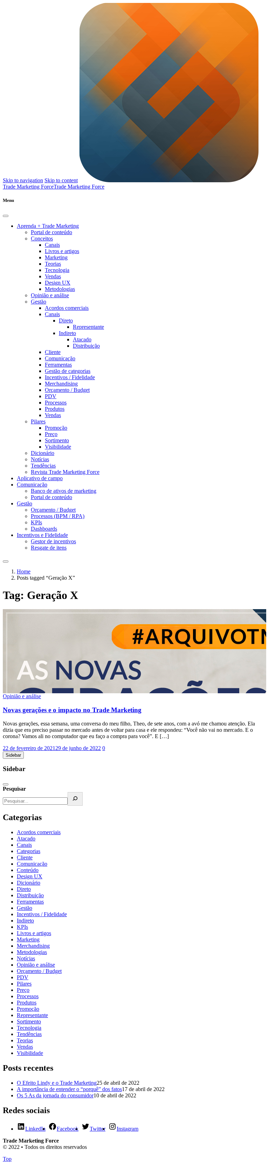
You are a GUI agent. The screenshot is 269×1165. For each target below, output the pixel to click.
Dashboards (44, 529)
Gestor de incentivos (53, 541)
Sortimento (57, 440)
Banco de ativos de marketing (63, 491)
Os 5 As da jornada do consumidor (55, 1095)
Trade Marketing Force (79, 187)
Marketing (56, 257)
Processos (56, 403)
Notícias (40, 459)
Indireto (67, 333)
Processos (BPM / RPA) (57, 516)
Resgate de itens (49, 548)
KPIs (36, 522)
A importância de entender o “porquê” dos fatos (69, 1089)
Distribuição (86, 346)
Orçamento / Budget (67, 390)
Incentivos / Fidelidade (70, 377)
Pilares (38, 421)
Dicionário (42, 453)
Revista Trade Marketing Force (65, 472)
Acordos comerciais (67, 308)
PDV (50, 396)
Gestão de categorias (67, 371)
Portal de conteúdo (51, 232)
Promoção (56, 428)
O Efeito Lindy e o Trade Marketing (57, 1083)
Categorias (28, 851)
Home (23, 571)
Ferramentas (58, 365)
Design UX (57, 283)
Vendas (53, 276)
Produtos (54, 409)
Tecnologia (57, 270)
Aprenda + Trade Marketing (48, 226)
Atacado (82, 339)
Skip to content (61, 180)
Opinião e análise (50, 295)
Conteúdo (28, 870)
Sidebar (13, 755)
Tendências (43, 466)
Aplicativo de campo (40, 478)
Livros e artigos (62, 251)
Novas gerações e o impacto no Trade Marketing (72, 710)
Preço (51, 434)
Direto (66, 320)
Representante (88, 327)
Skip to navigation (23, 180)
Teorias (53, 264)
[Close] (5, 216)
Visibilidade (58, 447)
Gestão (38, 302)
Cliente (53, 352)
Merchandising (61, 384)
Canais (52, 245)
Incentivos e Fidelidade (42, 535)
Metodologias (60, 289)
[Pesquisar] (75, 799)
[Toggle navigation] (5, 561)
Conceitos (42, 238)
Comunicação (60, 358)
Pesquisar (14, 789)
